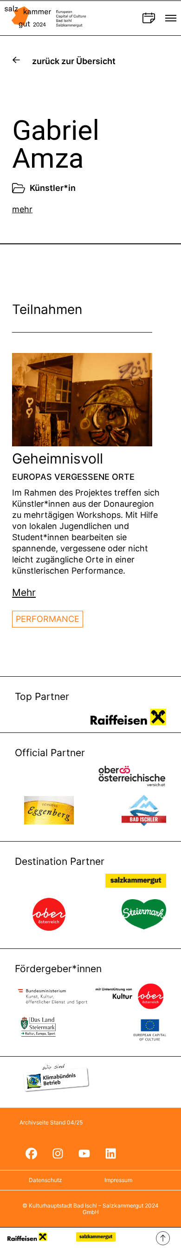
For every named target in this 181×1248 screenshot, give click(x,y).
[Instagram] (57, 1153)
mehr (22, 209)
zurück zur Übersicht (74, 61)
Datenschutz (45, 1179)
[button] (24, 592)
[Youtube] (84, 1153)
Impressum (118, 1179)
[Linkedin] (110, 1153)
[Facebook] (31, 1153)
